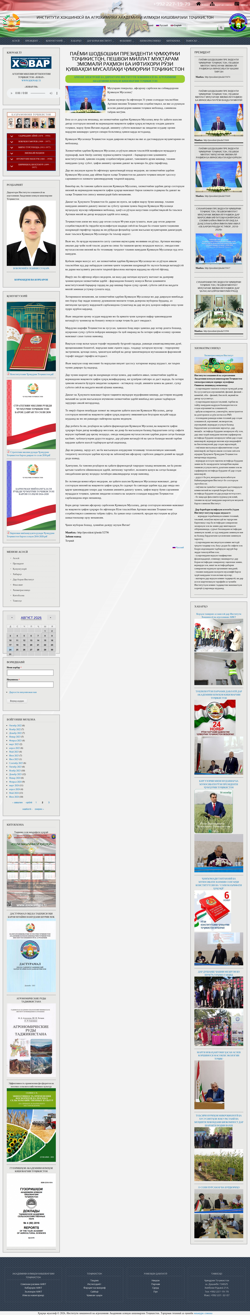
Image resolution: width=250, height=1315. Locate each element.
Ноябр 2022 (15, 729)
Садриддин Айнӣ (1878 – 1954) (34, 135)
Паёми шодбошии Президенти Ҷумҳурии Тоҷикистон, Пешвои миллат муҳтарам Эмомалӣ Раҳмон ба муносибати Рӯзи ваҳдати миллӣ (218, 95)
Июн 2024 (14, 796)
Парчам (155, 1284)
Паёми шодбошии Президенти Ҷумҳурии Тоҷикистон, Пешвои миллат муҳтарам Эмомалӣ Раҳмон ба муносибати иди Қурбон (218, 153)
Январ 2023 (14, 736)
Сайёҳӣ (94, 1291)
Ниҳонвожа (13, 679)
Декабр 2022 (15, 733)
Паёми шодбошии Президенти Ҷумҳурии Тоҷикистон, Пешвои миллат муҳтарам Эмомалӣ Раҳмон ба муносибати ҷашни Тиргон (219, 65)
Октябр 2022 (15, 725)
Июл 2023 (14, 759)
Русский (163, 25)
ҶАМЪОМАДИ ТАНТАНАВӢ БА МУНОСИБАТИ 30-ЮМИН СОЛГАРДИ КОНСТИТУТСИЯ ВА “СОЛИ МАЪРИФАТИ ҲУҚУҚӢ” (219, 883)
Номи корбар (14, 667)
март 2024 (14, 785)
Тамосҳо (244, 4)
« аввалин (17, 802)
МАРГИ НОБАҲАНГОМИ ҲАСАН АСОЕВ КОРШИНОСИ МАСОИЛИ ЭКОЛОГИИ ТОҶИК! (219, 1056)
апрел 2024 (14, 789)
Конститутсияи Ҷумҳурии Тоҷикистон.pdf (31, 374)
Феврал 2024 (15, 781)
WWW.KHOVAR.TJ (31, 80)
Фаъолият (126, 41)
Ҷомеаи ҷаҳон (94, 1295)
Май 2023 (14, 751)
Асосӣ (204, 4)
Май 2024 (14, 792)
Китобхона (173, 41)
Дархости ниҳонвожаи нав (23, 692)
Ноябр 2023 (15, 770)
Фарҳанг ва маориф (94, 1287)
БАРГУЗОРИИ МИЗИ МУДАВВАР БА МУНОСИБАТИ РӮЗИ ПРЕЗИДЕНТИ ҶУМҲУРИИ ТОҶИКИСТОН (218, 784)
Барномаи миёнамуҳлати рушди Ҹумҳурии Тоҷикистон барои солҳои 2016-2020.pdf (30, 535)
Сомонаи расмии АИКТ (33, 1284)
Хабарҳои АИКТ (33, 1287)
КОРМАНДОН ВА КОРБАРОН (31, 279)
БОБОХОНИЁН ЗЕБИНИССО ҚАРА (31, 268)
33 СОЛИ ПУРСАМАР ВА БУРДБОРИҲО (219, 1187)
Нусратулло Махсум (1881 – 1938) (34, 158)
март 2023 (14, 744)
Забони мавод (73, 536)
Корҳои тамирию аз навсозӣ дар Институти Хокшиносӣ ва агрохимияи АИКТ (218, 615)
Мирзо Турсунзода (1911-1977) (34, 147)
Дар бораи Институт (99, 41)
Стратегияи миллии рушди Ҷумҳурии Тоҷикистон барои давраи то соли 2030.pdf (28, 454)
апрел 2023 (14, 748)
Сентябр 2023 (16, 763)
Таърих (94, 1280)
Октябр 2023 (15, 766)
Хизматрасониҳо (150, 41)
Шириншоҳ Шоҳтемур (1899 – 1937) (34, 166)
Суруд (155, 1287)
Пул (156, 1291)
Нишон (156, 1280)
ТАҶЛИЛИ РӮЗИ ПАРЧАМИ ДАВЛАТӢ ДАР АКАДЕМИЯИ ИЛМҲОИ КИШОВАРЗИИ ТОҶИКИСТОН (219, 695)
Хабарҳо (76, 41)
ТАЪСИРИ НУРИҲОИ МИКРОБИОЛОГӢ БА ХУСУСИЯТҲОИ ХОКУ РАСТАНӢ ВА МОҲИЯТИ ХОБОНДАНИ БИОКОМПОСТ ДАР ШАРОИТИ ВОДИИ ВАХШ (218, 1120)
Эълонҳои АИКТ (33, 1291)
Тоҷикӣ (149, 25)
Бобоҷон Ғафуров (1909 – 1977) (34, 141)
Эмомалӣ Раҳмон (34, 153)
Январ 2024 (14, 777)
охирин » (39, 808)
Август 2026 (31, 618)
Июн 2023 (14, 755)
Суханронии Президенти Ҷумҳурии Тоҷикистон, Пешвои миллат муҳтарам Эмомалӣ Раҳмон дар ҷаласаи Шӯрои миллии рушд (218, 286)
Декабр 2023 (15, 774)
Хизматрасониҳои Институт (218, 355)
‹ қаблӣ (28, 802)
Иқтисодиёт (94, 1284)
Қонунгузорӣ (54, 41)
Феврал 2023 (15, 740)
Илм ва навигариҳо (33, 1295)
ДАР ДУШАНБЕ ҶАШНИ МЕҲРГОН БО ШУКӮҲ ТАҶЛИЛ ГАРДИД (219, 973)
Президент (31, 41)
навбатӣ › (27, 808)
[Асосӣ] (11, 22)
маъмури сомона (203, 1313)
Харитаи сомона (223, 4)
